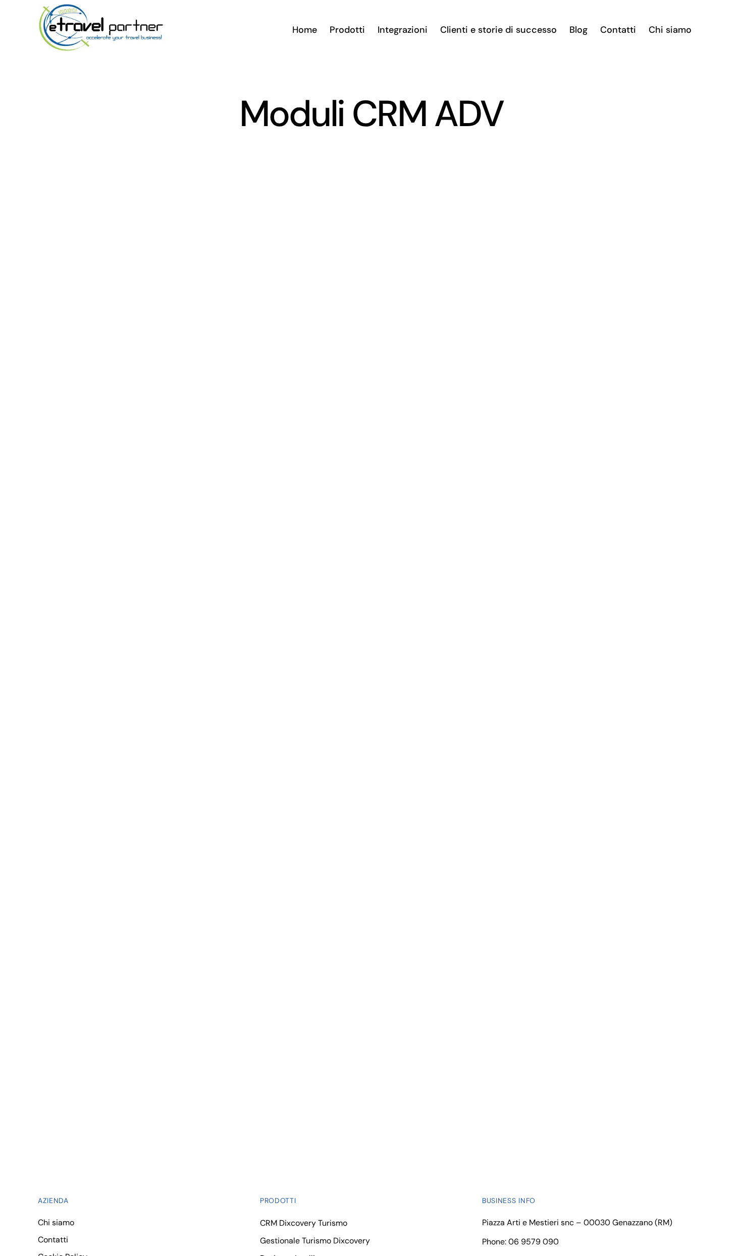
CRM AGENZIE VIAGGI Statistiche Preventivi (514, 294)
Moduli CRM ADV (77, 300)
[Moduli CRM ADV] (198, 230)
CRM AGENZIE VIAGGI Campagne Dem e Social (195, 479)
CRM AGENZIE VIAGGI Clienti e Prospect (194, 815)
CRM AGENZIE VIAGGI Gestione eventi (532, 468)
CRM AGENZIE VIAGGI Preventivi (165, 283)
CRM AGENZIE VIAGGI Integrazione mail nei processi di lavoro (537, 826)
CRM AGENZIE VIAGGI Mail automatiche (193, 1016)
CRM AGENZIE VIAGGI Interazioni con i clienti (532, 642)
